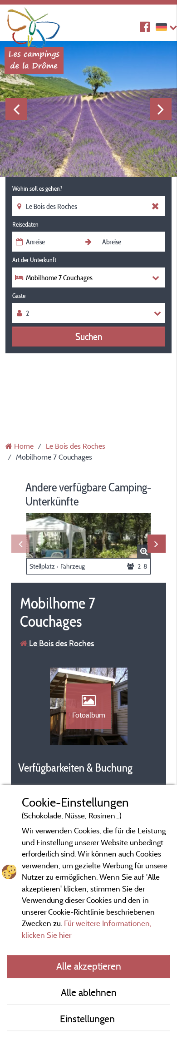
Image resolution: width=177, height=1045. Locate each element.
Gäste (18, 296)
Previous (16, 109)
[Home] (34, 25)
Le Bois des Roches (60, 643)
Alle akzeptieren (88, 966)
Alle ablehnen (89, 992)
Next (161, 109)
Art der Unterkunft (34, 260)
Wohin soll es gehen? (37, 188)
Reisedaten (25, 224)
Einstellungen (88, 1019)
